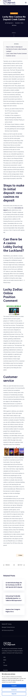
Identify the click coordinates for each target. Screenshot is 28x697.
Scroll (14, 32)
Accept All (14, 685)
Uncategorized (14, 13)
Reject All (14, 693)
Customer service (10, 55)
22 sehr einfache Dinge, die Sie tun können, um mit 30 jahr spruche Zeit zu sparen (14, 585)
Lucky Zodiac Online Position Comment (16, 53)
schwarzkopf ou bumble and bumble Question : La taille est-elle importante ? (14, 598)
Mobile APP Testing (6, 624)
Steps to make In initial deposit (14, 47)
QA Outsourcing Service (8, 630)
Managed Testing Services (8, 627)
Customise (14, 689)
